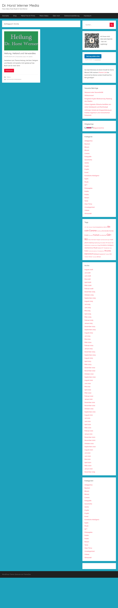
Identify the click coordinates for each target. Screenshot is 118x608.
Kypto (86, 179)
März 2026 (87, 285)
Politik (86, 191)
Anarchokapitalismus (98, 227)
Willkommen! (89, 95)
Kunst (86, 172)
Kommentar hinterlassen (14, 79)
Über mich (56, 16)
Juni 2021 (87, 421)
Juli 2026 (87, 273)
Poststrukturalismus (92, 251)
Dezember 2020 (89, 437)
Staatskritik (102, 254)
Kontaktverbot (94, 245)
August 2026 (88, 269)
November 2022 (89, 371)
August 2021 (88, 415)
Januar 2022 (88, 399)
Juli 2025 (87, 304)
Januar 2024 (88, 349)
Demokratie (105, 231)
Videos (9, 77)
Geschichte (88, 160)
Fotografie (87, 156)
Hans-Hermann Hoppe (94, 239)
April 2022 (87, 390)
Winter (90, 256)
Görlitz (86, 163)
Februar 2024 (88, 345)
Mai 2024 (87, 339)
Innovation (103, 242)
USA (110, 254)
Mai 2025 (87, 311)
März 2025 (87, 317)
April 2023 (87, 361)
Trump (107, 254)
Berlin (105, 227)
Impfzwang (97, 242)
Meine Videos (43, 16)
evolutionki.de (98, 59)
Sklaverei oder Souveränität (93, 92)
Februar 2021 (88, 431)
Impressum (87, 16)
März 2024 (87, 342)
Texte (86, 201)
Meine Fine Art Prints (28, 16)
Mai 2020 (87, 459)
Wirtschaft (88, 213)
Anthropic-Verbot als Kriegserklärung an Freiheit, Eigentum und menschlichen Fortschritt (98, 112)
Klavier (109, 242)
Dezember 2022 (89, 367)
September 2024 (90, 329)
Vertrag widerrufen (93, 56)
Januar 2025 (88, 323)
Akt (87, 227)
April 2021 (87, 424)
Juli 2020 (87, 453)
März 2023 (87, 364)
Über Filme (88, 204)
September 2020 (90, 446)
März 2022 (87, 393)
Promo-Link (103, 72)
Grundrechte (103, 235)
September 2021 (89, 412)
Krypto (86, 166)
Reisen (86, 198)
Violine (86, 256)
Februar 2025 (88, 320)
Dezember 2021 (89, 402)
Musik (86, 182)
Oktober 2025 (89, 295)
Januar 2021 (88, 434)
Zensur (99, 256)
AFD (85, 227)
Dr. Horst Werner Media (20, 5)
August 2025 (88, 301)
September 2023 (90, 355)
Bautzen (87, 144)
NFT (85, 185)
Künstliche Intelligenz (91, 175)
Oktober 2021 (88, 409)
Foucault (91, 235)
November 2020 (89, 440)
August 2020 (88, 450)
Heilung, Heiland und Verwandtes (20, 53)
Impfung (91, 242)
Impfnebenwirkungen (105, 239)
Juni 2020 (87, 456)
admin (30, 56)
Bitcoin (86, 147)
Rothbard (96, 254)
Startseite (5, 16)
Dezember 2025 (89, 292)
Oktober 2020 (89, 443)
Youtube (94, 256)
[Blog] (98, 128)
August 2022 (88, 380)
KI (106, 242)
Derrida (111, 231)
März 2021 (87, 428)
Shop (15, 16)
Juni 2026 (87, 276)
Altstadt (90, 227)
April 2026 (87, 282)
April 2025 (87, 314)
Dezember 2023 (89, 352)
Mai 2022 (87, 386)
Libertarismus (88, 248)
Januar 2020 (88, 469)
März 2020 (87, 465)
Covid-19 (99, 231)
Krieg (98, 245)
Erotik (86, 235)
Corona (86, 153)
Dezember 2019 (89, 472)
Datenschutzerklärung (71, 16)
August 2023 (88, 358)
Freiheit (96, 235)
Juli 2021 (87, 418)
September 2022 (90, 377)
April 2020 (87, 462)
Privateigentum (101, 251)
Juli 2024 (87, 336)
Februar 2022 (88, 396)
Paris (111, 248)
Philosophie (88, 188)
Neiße (99, 248)
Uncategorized (89, 207)
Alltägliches (88, 141)
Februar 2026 (88, 288)
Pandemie (106, 248)
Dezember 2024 (89, 326)
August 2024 (88, 333)
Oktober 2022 (89, 374)
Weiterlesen (9, 70)
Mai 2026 (87, 279)
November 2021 (89, 405)
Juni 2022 (87, 383)
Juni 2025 (87, 307)
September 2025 (90, 298)
